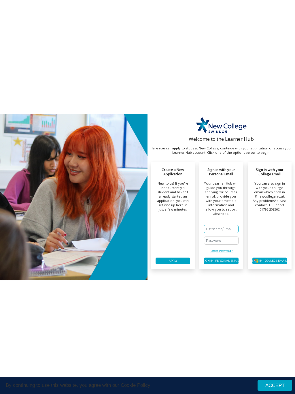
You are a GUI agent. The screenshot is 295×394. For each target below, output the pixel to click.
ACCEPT (275, 385)
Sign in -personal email (221, 260)
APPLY (173, 260)
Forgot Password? (221, 250)
